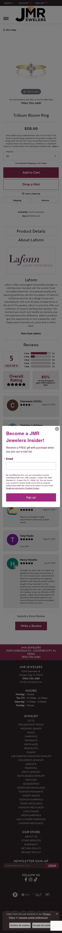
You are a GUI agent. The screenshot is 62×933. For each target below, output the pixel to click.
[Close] (57, 429)
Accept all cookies (42, 925)
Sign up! (31, 497)
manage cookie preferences (33, 917)
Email (9, 458)
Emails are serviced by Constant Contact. (23, 488)
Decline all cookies (20, 925)
